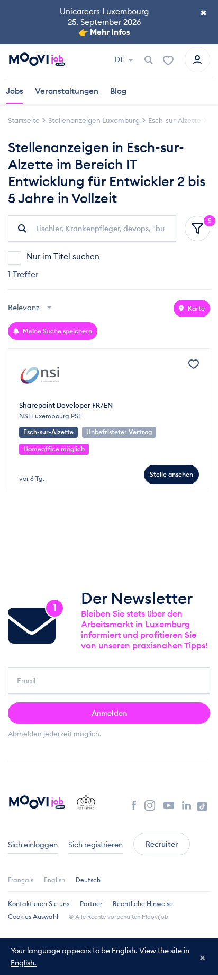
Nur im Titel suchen (62, 256)
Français (20, 880)
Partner (91, 904)
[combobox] (31, 308)
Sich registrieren (95, 844)
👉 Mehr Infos (104, 32)
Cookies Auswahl (33, 916)
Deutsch (88, 880)
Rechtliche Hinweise (143, 904)
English (54, 880)
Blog (118, 91)
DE (120, 59)
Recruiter (162, 844)
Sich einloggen (33, 844)
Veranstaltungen (66, 91)
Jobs (14, 91)
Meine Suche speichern (56, 331)
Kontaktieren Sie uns (38, 904)
